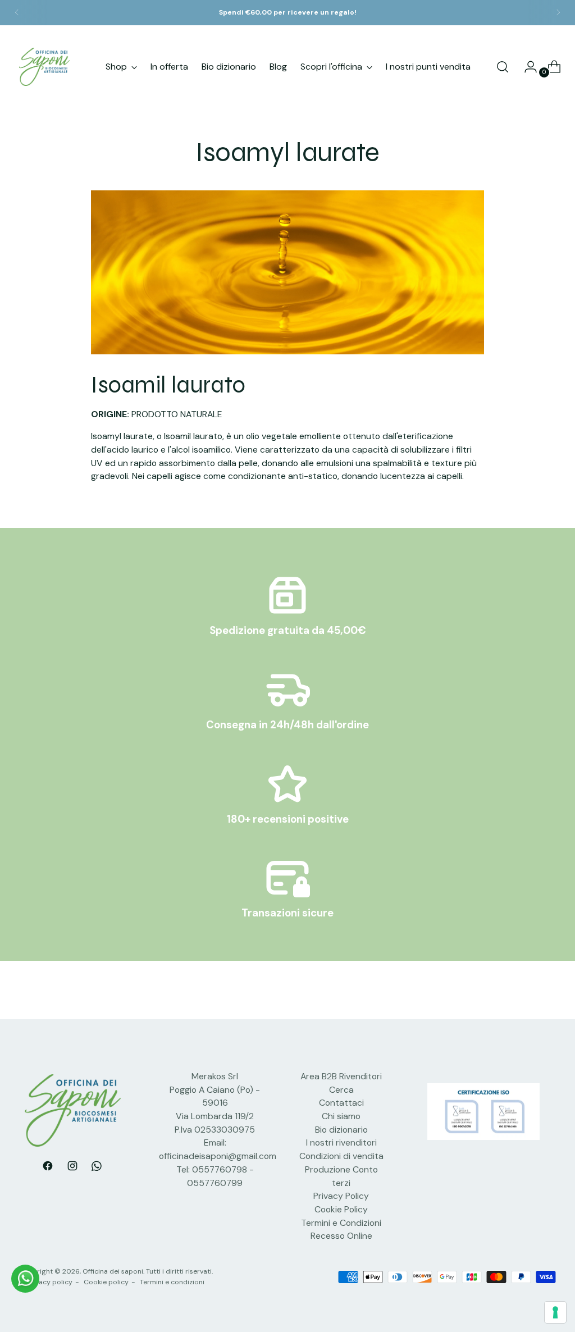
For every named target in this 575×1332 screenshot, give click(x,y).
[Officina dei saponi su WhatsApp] (97, 1167)
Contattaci (341, 1103)
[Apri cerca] (502, 67)
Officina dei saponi (113, 1271)
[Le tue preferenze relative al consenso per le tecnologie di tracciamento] (555, 1312)
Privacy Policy (341, 1196)
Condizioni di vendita (341, 1156)
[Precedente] (16, 12)
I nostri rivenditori (341, 1142)
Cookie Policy (341, 1209)
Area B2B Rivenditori (341, 1076)
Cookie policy (106, 1282)
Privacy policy (49, 1282)
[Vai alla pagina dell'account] (526, 67)
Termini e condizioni (172, 1282)
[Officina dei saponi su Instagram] (72, 1167)
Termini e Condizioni (341, 1223)
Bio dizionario (341, 1129)
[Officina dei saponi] (44, 67)
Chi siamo (341, 1116)
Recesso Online (341, 1236)
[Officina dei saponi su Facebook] (47, 1167)
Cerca (341, 1090)
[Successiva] (558, 12)
